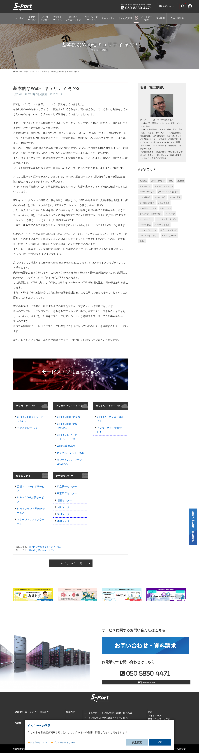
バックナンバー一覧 (71, 563)
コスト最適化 (145, 197)
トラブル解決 (145, 224)
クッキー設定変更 (177, 748)
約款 (150, 711)
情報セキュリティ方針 (159, 718)
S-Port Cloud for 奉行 (68, 416)
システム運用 (163, 202)
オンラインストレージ (163, 186)
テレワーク (170, 213)
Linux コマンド (158, 180)
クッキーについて (39, 742)
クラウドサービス (26, 406)
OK (160, 742)
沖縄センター (64, 521)
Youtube (180, 180)
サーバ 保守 (160, 197)
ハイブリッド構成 (161, 224)
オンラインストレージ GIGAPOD (69, 461)
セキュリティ (23, 475)
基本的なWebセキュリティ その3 (45, 546)
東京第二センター (67, 493)
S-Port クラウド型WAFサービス (31, 510)
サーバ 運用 (174, 197)
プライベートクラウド (148, 235)
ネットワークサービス (108, 406)
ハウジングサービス (147, 230)
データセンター (64, 475)
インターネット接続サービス (110, 430)
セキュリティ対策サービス (150, 213)
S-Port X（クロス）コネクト (110, 419)
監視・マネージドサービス (30, 488)
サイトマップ (154, 715)
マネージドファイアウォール (30, 521)
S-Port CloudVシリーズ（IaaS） (30, 419)
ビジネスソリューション (69, 406)
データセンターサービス (166, 219)
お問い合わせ (169, 6)
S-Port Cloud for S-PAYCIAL (67, 426)
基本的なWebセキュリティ (42, 550)
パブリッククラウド (168, 230)
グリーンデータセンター (168, 191)
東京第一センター (67, 486)
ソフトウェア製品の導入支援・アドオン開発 (106, 717)
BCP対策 (143, 180)
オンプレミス (145, 186)
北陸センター (64, 500)
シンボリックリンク (147, 208)
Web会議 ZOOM (66, 445)
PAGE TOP (193, 734)
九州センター (64, 514)
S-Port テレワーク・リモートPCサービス (70, 437)
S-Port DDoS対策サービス (30, 499)
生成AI (142, 241)
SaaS (171, 180)
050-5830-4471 (138, 7)
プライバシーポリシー (64, 742)
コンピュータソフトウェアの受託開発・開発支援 (108, 712)
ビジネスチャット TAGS (70, 452)
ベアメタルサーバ (27, 428)
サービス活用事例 (146, 202)
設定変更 (137, 742)
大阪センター (64, 507)
